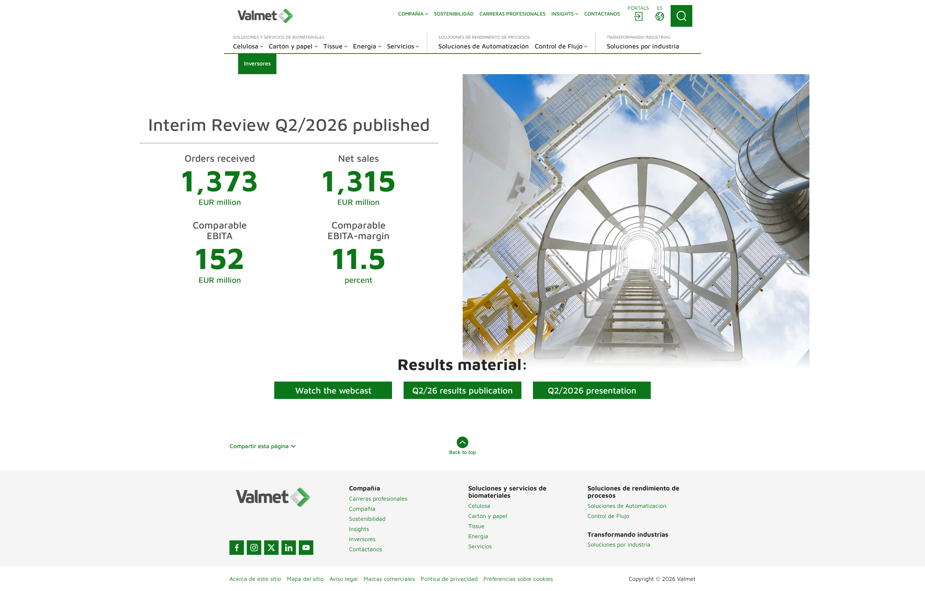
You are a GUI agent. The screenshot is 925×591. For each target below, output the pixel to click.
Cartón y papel (487, 516)
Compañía (362, 508)
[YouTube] (306, 547)
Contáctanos (365, 549)
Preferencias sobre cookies (518, 578)
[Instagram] (254, 547)
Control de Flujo (608, 516)
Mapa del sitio (305, 578)
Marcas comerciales (389, 578)
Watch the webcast (333, 390)
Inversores (362, 539)
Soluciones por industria (619, 544)
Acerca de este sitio (255, 578)
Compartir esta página (259, 446)
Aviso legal (344, 578)
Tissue (476, 526)
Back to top (462, 452)
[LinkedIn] (288, 547)
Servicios (480, 546)
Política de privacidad (449, 578)
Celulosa (479, 505)
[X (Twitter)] (271, 547)
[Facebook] (236, 547)
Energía (478, 536)
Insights (359, 529)
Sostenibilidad (367, 518)
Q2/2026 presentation (592, 390)
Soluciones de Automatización (627, 505)
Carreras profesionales (378, 498)
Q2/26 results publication (462, 390)
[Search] (681, 16)
